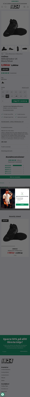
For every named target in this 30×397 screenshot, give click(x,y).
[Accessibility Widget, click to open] (2, 394)
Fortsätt (22, 204)
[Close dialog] (28, 189)
